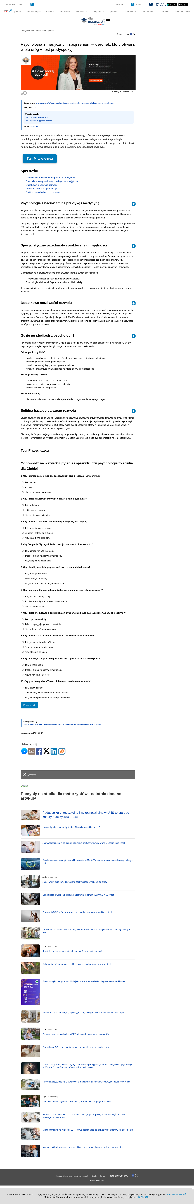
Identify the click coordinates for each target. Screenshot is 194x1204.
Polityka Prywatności (97, 1181)
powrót (29, 774)
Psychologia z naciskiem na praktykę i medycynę (50, 177)
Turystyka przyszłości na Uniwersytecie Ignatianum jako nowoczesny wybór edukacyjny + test (86, 1082)
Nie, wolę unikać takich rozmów (40, 629)
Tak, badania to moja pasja (37, 596)
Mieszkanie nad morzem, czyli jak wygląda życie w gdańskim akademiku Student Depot (83, 1012)
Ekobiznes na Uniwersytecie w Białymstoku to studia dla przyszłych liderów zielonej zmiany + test (86, 931)
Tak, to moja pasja (33, 665)
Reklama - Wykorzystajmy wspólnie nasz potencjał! (72, 1176)
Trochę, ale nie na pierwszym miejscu (43, 556)
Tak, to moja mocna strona (37, 528)
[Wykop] (61, 753)
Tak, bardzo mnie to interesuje (39, 551)
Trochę (28, 487)
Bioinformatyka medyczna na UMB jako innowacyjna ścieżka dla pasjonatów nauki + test (83, 981)
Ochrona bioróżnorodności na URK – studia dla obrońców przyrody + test (76, 964)
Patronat (102, 1176)
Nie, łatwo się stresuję (35, 652)
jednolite (114, 12)
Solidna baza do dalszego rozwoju (43, 192)
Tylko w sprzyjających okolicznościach (43, 624)
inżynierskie (98, 12)
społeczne (34, 126)
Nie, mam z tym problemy (37, 538)
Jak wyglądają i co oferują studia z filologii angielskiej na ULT (71, 827)
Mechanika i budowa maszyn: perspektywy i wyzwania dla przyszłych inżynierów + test (83, 1147)
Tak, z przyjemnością (35, 619)
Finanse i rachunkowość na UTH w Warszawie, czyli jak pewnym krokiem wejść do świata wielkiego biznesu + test (84, 1116)
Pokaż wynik (29, 705)
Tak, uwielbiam (31, 505)
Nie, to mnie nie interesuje (37, 492)
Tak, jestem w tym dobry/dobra (39, 642)
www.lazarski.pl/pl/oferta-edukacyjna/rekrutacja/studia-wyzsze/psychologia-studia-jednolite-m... (75, 103)
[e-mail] (31, 753)
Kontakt (94, 1176)
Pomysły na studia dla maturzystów (37, 31)
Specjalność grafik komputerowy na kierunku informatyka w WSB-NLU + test (78, 895)
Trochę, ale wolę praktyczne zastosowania (45, 601)
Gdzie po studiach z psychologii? (42, 188)
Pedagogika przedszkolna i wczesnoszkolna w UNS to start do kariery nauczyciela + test (85, 814)
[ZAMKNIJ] (144, 1197)
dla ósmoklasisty (182, 12)
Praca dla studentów (118, 1176)
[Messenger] (24, 753)
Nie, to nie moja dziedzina (37, 515)
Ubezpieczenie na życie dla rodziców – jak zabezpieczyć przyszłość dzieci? (77, 1101)
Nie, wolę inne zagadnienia (37, 560)
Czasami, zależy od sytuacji (38, 533)
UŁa (35, 107)
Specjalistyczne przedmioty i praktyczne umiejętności (52, 181)
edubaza (165, 12)
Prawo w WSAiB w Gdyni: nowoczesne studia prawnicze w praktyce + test (77, 912)
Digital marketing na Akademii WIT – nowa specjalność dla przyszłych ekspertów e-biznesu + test (87, 1130)
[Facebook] (39, 753)
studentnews (149, 12)
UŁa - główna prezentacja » (36, 117)
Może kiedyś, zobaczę (35, 578)
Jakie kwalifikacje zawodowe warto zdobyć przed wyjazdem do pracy (74, 882)
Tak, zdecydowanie (34, 688)
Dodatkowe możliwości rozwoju (41, 185)
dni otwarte (65, 12)
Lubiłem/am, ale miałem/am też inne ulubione (46, 692)
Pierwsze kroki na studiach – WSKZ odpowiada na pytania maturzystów (76, 1034)
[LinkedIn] (54, 753)
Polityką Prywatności (177, 1194)
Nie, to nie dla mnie (34, 606)
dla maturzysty (34, 12)
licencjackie (81, 12)
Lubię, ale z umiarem (34, 510)
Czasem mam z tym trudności (39, 647)
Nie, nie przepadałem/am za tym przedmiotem (47, 697)
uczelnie (50, 12)
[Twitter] (46, 753)
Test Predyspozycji (40, 158)
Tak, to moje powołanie (35, 573)
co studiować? (130, 12)
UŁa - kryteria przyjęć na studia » (38, 121)
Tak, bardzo (30, 482)
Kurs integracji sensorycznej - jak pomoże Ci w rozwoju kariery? (72, 951)
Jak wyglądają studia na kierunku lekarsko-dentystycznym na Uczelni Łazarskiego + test (83, 843)
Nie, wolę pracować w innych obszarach (44, 583)
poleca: (17, 12)
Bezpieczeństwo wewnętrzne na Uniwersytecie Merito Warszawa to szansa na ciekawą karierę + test (87, 861)
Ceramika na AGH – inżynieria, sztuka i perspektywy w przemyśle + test (75, 1047)
